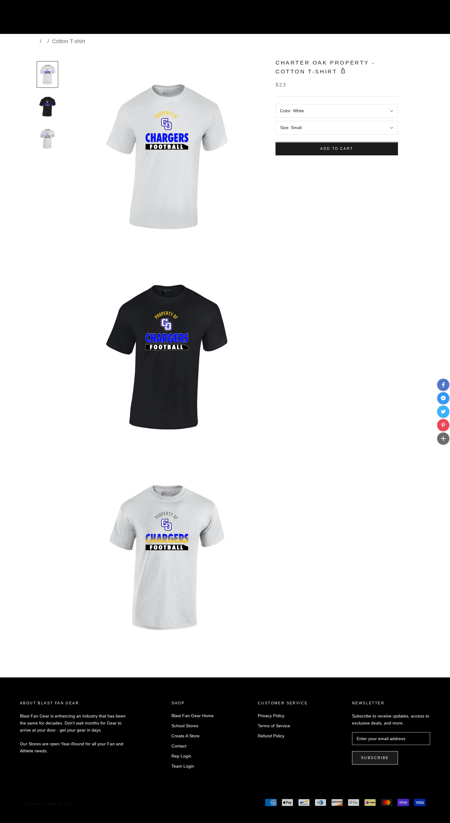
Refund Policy (271, 735)
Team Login (182, 766)
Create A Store (185, 735)
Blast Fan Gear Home (192, 715)
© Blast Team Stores (50, 804)
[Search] (418, 19)
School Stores (184, 725)
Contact (178, 745)
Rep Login (181, 756)
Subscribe (375, 758)
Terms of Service (274, 725)
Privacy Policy (271, 715)
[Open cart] (432, 19)
